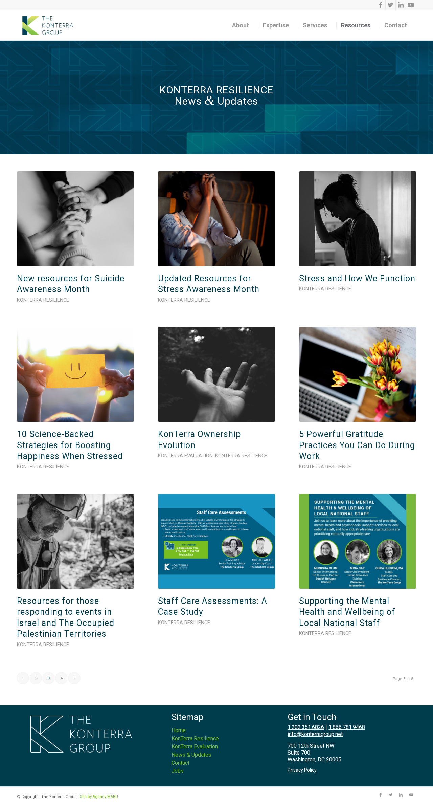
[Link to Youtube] (411, 5)
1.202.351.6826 (306, 727)
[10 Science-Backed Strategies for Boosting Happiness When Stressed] (75, 374)
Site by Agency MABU (99, 796)
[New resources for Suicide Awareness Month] (75, 218)
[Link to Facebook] (380, 5)
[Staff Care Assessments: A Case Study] (216, 541)
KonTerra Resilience (43, 300)
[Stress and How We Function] (357, 218)
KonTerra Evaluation (185, 456)
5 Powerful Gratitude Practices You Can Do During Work (357, 445)
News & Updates (191, 754)
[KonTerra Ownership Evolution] (216, 374)
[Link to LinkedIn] (401, 5)
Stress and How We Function (357, 278)
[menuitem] (243, 25)
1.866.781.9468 (346, 727)
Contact (180, 763)
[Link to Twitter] (390, 5)
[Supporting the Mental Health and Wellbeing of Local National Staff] (357, 541)
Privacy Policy (302, 770)
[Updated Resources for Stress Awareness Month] (216, 218)
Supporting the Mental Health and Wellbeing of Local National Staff (347, 612)
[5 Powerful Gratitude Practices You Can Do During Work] (357, 374)
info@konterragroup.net (315, 734)
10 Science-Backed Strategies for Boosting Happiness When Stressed (70, 445)
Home (179, 730)
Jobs (178, 771)
